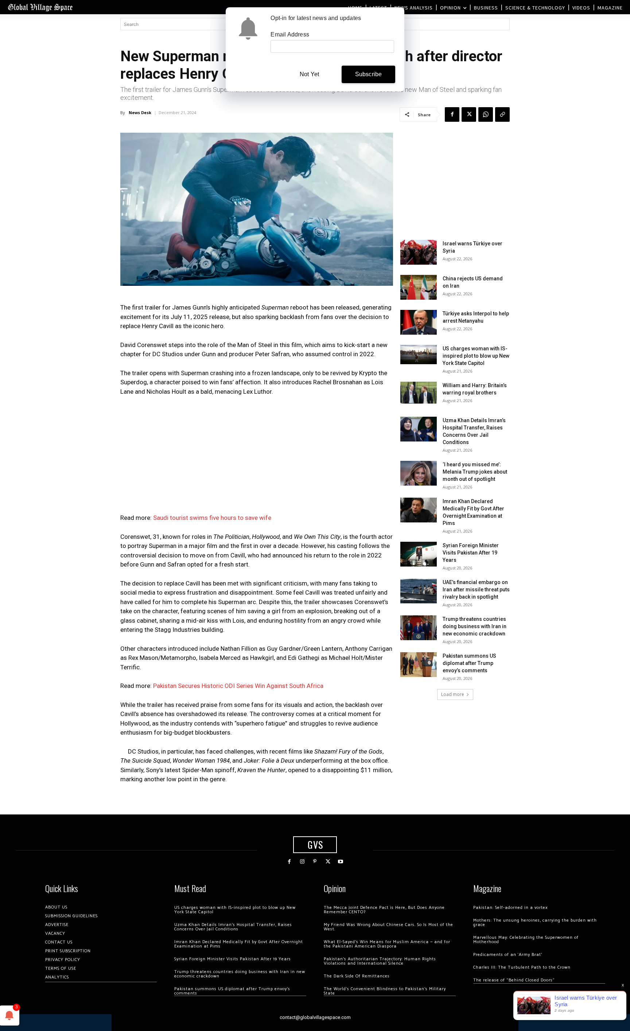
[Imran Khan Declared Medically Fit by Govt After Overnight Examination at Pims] (418, 510)
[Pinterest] (314, 861)
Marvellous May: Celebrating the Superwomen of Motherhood (526, 939)
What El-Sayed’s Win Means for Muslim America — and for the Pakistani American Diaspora (387, 944)
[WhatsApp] (485, 114)
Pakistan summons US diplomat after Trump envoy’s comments (469, 663)
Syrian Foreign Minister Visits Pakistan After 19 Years (471, 552)
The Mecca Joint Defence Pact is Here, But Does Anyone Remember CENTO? (384, 909)
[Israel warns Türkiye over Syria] (418, 252)
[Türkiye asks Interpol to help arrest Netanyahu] (418, 322)
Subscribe (368, 74)
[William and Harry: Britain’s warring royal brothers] (418, 393)
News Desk (140, 112)
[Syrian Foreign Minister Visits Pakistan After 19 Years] (418, 554)
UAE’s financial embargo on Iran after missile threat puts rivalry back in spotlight (476, 589)
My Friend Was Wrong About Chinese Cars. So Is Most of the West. (388, 927)
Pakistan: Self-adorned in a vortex (510, 907)
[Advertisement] (256, 457)
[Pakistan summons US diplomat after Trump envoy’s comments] (418, 664)
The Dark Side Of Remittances (357, 976)
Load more (452, 694)
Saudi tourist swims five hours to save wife (212, 517)
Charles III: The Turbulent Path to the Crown (522, 967)
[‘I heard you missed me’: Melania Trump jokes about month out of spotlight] (418, 473)
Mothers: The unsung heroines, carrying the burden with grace (535, 922)
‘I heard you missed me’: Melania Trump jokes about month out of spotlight (475, 472)
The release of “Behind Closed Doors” (514, 980)
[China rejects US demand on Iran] (418, 287)
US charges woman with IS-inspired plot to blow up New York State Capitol (476, 356)
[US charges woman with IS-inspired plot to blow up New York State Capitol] (418, 354)
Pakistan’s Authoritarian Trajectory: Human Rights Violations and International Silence (380, 961)
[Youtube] (340, 861)
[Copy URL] (502, 114)
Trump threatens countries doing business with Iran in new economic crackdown (474, 626)
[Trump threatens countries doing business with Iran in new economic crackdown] (418, 628)
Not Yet (309, 74)
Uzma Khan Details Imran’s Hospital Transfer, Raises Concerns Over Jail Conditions (233, 927)
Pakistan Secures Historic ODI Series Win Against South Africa (238, 685)
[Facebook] (452, 114)
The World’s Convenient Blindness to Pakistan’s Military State (385, 991)
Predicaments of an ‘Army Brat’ (507, 954)
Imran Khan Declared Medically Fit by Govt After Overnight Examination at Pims (238, 944)
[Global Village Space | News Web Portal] (40, 7)
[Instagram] (302, 861)
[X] (469, 114)
